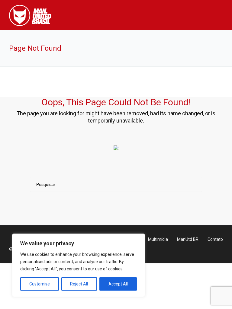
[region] (78, 265)
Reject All (79, 284)
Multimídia (158, 239)
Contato (215, 239)
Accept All (118, 284)
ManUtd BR (187, 239)
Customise (39, 284)
